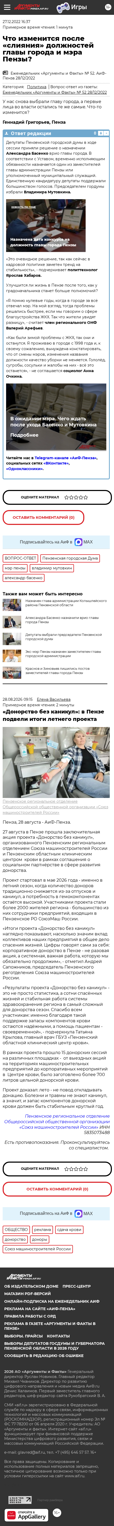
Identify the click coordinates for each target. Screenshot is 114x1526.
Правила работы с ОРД (30, 1316)
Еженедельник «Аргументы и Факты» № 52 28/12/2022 (55, 92)
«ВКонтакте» (56, 463)
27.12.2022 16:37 (16, 21)
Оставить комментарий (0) (43, 517)
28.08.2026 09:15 (18, 699)
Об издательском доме (31, 1286)
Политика (36, 86)
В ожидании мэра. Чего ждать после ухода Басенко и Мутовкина (53, 421)
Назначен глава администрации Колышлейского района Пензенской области (66, 603)
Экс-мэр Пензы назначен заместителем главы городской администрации (63, 654)
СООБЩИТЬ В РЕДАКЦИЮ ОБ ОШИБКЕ (44, 1355)
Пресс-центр (77, 1286)
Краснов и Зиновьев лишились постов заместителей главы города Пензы (57, 671)
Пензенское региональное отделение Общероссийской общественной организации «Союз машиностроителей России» (55, 807)
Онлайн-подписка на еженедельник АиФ (51, 1301)
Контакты (58, 1336)
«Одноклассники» (24, 468)
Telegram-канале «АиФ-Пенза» (66, 458)
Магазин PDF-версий (27, 1293)
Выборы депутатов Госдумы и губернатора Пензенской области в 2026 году (54, 1346)
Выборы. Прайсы (23, 1336)
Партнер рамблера (50, 1500)
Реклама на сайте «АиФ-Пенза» (39, 1308)
